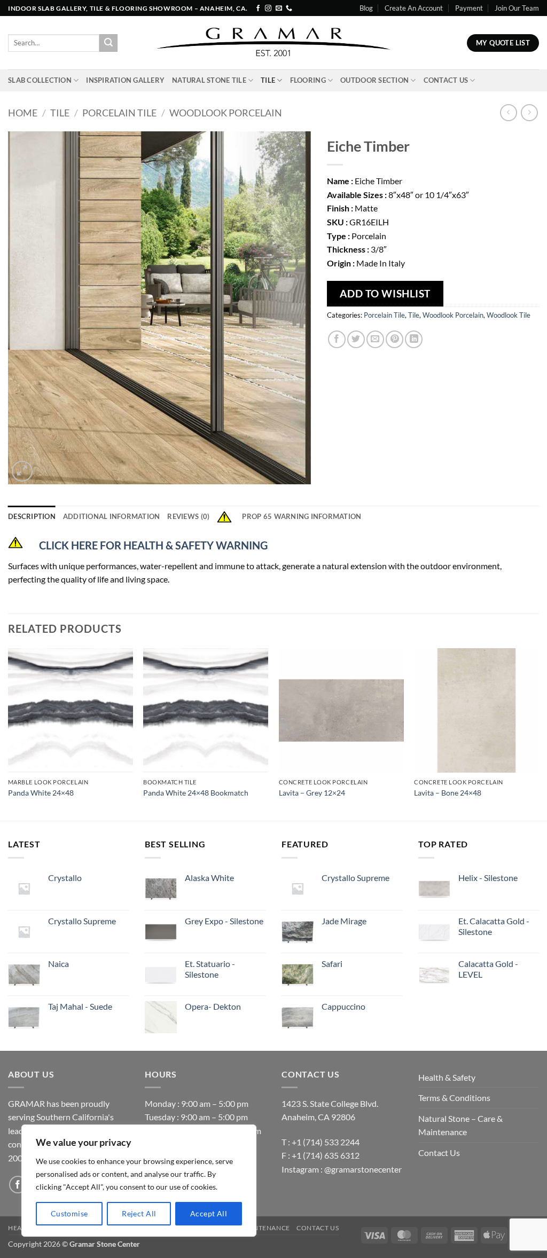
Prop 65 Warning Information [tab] (301, 516)
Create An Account (414, 8)
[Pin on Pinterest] (394, 339)
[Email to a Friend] (375, 339)
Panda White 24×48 (41, 792)
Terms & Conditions (454, 1097)
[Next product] (508, 112)
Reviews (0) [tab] (188, 516)
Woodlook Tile (508, 315)
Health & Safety (446, 1077)
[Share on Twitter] (356, 339)
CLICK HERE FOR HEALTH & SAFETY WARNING (153, 545)
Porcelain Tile (119, 113)
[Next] (538, 733)
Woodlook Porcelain (225, 113)
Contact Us (446, 80)
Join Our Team (517, 8)
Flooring (308, 80)
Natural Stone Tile (209, 80)
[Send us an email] (279, 8)
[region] (138, 1181)
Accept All (208, 1213)
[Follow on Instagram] (268, 8)
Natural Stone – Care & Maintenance (460, 1125)
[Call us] (289, 8)
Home (22, 113)
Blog (366, 8)
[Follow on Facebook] (258, 8)
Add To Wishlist (385, 293)
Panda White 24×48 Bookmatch (195, 792)
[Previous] (9, 733)
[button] (22, 471)
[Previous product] (529, 112)
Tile (268, 80)
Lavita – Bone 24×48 (447, 792)
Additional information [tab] (111, 516)
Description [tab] (32, 516)
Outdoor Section (374, 80)
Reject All (139, 1213)
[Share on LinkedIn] (414, 339)
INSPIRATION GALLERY (125, 80)
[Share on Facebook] (337, 339)
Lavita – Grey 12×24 (312, 792)
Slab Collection (40, 80)
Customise (69, 1213)
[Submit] (108, 43)
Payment (469, 8)
